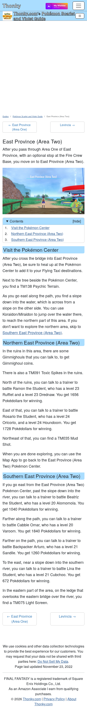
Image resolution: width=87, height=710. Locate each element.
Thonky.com (26, 13)
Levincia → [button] (67, 125)
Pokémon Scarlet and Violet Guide (44, 15)
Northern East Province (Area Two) (37, 233)
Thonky (12, 5)
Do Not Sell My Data (53, 661)
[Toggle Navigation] (79, 16)
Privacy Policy (54, 698)
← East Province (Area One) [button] (19, 127)
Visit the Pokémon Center (30, 227)
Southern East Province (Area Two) (37, 239)
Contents (45, 221)
